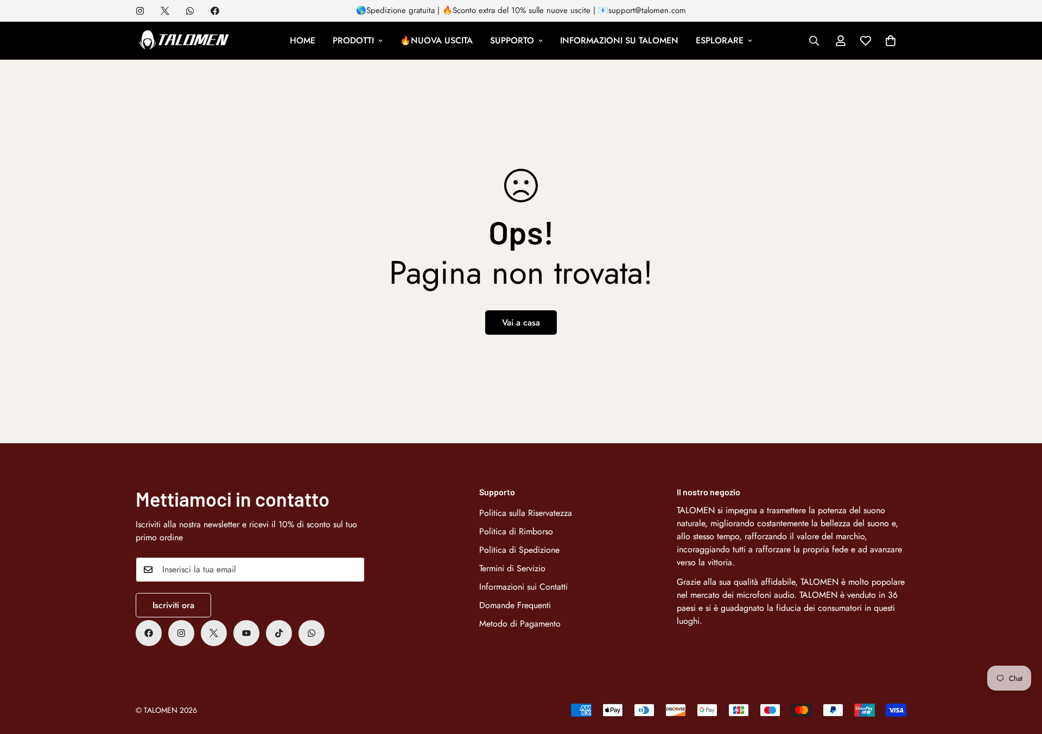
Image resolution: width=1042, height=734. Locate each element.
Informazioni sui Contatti (523, 586)
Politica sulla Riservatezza (525, 513)
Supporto (512, 40)
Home (302, 40)
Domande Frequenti (515, 605)
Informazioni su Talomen (619, 40)
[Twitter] (165, 11)
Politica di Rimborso (516, 531)
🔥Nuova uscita (436, 40)
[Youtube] (246, 633)
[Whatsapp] (190, 11)
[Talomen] (184, 41)
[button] (890, 40)
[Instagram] (140, 11)
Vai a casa (521, 322)
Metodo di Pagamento (520, 623)
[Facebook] (215, 11)
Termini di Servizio (512, 568)
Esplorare (720, 40)
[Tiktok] (279, 633)
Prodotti (353, 40)
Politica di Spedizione (519, 550)
